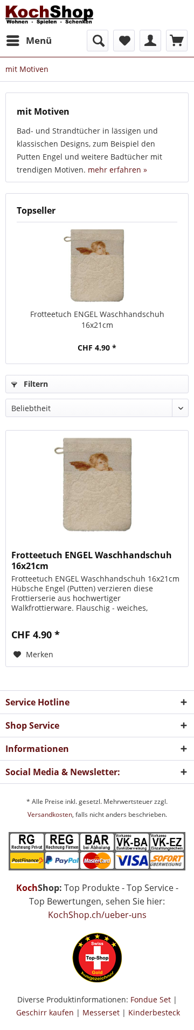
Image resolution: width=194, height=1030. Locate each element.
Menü (39, 40)
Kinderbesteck (154, 1012)
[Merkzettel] (124, 40)
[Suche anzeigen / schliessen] (97, 40)
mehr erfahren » (117, 169)
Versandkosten (49, 814)
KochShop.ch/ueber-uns (97, 915)
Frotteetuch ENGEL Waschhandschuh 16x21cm (97, 319)
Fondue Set (150, 999)
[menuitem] (28, 40)
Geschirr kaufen (45, 1012)
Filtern (35, 384)
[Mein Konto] (150, 40)
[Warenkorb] (177, 40)
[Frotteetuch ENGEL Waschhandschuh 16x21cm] (97, 265)
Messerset (101, 1012)
